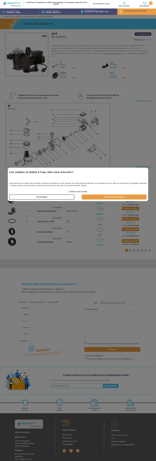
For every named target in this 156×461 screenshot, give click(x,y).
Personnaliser (41, 197)
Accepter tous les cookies (114, 197)
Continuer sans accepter (78, 191)
